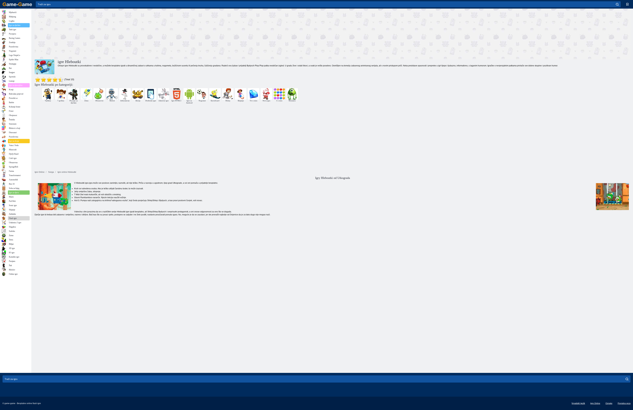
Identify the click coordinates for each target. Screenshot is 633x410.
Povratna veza (624, 403)
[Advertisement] (183, 33)
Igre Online (595, 403)
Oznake (608, 403)
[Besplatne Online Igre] (17, 4)
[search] (617, 4)
